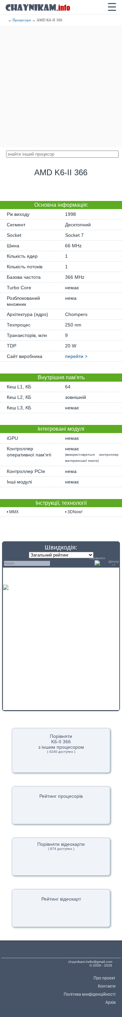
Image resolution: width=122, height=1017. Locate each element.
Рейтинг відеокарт (61, 899)
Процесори (22, 20)
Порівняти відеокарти (61, 846)
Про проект (105, 978)
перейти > (76, 356)
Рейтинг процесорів (61, 796)
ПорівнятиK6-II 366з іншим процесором (61, 743)
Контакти (107, 986)
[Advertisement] (61, 86)
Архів (110, 1002)
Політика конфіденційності (90, 994)
